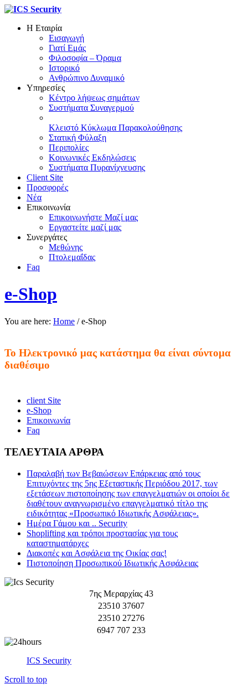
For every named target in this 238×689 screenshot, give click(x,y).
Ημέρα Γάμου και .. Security (77, 523)
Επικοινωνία (48, 420)
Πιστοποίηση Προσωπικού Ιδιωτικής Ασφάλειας (112, 563)
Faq (33, 430)
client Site (44, 400)
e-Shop (30, 294)
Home (64, 321)
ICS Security (49, 660)
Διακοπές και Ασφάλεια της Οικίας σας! (97, 553)
